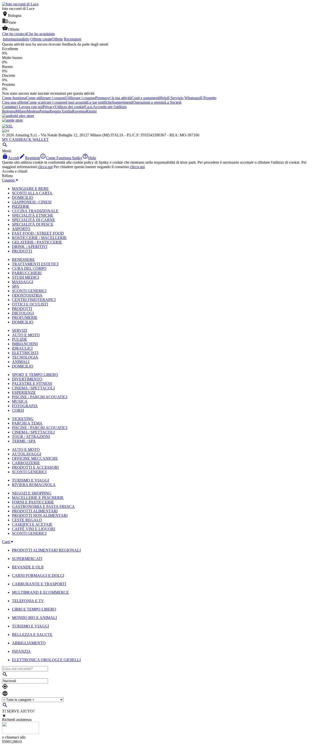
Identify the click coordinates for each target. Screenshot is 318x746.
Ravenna (79, 111)
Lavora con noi (31, 107)
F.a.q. (88, 107)
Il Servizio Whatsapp (183, 98)
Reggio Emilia (60, 111)
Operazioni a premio (149, 102)
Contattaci (10, 107)
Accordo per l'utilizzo (110, 107)
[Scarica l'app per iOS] (12, 120)
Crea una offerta (14, 102)
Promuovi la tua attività (113, 98)
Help (163, 98)
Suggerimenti (122, 102)
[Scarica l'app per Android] (18, 116)
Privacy (49, 107)
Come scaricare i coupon (46, 102)
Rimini (91, 111)
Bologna (8, 111)
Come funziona (14, 98)
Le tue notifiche (99, 102)
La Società (173, 102)
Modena (33, 111)
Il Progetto (208, 98)
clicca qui (45, 167)
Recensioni (72, 39)
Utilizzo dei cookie (69, 107)
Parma (44, 111)
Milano (21, 111)
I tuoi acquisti (76, 102)
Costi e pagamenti (145, 98)
